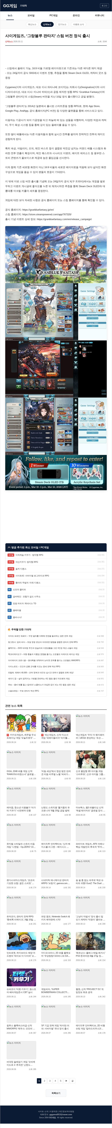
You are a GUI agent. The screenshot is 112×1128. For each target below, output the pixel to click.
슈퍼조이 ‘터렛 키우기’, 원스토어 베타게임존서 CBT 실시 (21, 990)
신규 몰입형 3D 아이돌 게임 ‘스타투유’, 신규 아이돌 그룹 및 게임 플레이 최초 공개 (89, 773)
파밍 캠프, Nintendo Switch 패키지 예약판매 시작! (55, 918)
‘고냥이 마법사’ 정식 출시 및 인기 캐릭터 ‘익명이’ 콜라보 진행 (90, 918)
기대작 (23, 5)
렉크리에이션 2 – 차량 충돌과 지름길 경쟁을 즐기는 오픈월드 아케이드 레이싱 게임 (43, 654)
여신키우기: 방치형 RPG (27, 562)
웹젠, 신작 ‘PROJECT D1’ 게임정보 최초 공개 (90, 990)
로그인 (104, 6)
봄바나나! (17, 617)
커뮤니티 (99, 15)
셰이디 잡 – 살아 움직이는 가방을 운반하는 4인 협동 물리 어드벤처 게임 (39, 679)
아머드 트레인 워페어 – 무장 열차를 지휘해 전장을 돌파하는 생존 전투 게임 (40, 636)
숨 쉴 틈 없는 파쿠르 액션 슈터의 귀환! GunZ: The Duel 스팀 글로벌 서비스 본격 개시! (90, 882)
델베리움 (17, 610)
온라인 (76, 15)
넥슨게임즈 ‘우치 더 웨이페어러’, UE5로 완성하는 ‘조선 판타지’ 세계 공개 (90, 736)
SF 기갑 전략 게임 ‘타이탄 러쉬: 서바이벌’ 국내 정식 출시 (55, 1027)
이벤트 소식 (78, 24)
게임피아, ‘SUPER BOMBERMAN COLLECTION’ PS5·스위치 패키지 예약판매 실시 (56, 991)
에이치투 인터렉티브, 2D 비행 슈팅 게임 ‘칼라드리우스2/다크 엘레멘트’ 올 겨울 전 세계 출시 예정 (90, 1027)
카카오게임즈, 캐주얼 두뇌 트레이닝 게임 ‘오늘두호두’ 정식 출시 (21, 736)
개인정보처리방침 (66, 1111)
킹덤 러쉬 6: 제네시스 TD (24, 603)
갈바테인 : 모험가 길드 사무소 (26, 596)
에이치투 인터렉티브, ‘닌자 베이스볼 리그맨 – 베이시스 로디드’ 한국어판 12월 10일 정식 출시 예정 (56, 845)
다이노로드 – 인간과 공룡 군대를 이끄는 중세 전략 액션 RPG (34, 666)
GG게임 (10, 6)
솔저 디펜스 (21, 569)
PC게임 (54, 15)
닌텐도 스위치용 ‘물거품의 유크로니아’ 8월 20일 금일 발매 (55, 809)
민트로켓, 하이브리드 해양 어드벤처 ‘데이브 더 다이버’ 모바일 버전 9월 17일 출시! (21, 954)
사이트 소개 (43, 1111)
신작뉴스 (47, 24)
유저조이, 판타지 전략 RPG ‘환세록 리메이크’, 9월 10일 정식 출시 (21, 918)
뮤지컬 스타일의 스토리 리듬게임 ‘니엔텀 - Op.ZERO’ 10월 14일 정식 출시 (21, 845)
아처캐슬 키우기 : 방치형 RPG (29, 555)
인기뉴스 (62, 24)
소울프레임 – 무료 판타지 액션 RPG (23, 691)
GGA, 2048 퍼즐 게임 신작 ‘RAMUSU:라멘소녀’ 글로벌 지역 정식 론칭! (20, 773)
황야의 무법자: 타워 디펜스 (28, 583)
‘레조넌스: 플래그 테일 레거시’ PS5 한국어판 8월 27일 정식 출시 (90, 954)
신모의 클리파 (19, 589)
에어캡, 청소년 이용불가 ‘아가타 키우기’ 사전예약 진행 (21, 809)
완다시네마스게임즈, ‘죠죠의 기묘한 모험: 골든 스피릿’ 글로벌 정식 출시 (21, 882)
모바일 (31, 15)
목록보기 (56, 1093)
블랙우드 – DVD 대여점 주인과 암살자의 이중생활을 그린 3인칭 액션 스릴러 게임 (42, 648)
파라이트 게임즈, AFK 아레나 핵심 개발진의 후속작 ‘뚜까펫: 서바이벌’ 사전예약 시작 (90, 845)
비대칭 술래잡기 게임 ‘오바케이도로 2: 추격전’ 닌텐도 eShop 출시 (21, 1063)
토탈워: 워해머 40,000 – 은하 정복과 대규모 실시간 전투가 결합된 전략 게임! (41, 673)
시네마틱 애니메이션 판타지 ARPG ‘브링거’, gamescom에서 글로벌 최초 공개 (55, 882)
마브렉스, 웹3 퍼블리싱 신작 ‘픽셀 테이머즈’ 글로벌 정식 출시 (90, 809)
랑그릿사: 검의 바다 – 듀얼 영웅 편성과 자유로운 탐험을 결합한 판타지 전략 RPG (43, 642)
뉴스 (10, 15)
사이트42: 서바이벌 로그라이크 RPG (32, 576)
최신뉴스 (32, 24)
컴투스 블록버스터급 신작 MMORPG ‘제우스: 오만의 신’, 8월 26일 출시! (21, 1027)
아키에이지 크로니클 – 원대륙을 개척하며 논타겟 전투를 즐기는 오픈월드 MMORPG (44, 660)
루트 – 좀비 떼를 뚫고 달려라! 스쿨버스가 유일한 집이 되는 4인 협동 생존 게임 (41, 685)
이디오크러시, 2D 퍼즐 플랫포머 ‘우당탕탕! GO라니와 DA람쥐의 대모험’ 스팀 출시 (55, 954)
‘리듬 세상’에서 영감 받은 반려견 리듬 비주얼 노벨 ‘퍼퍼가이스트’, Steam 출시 (56, 773)
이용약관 (53, 1111)
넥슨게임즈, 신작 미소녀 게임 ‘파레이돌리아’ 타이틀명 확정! (55, 736)
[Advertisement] (56, 56)
